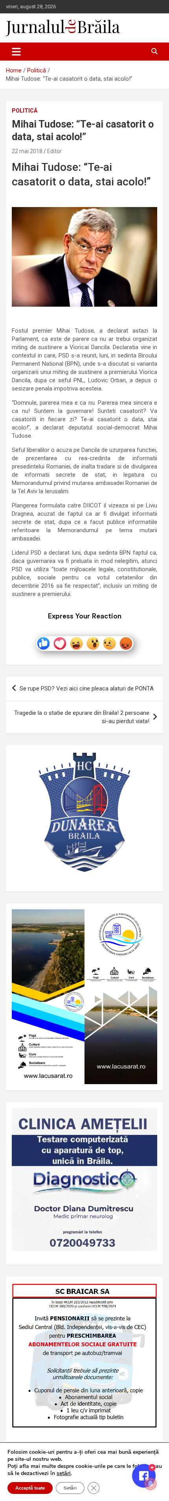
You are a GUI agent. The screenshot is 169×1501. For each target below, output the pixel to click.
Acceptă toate (30, 1488)
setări (64, 1473)
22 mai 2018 (27, 151)
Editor (54, 151)
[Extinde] (147, 1118)
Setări (70, 1488)
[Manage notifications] (150, 1483)
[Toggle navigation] (16, 52)
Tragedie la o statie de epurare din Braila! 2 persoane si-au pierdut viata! (81, 717)
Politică (24, 110)
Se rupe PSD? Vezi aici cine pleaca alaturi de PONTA (87, 688)
